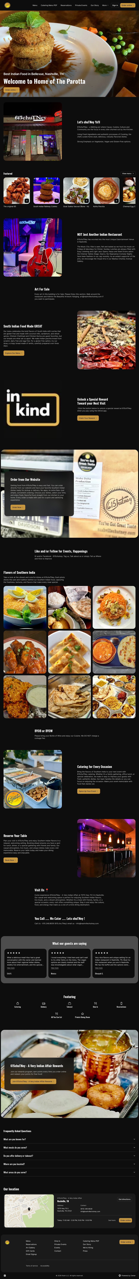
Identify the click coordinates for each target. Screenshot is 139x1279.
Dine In (57, 1241)
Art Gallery (30, 1248)
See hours (111, 1220)
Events (57, 1248)
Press (85, 1251)
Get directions (125, 1199)
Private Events (81, 5)
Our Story (95, 5)
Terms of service (32, 1266)
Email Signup (31, 1254)
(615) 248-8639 (86, 1209)
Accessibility (44, 1266)
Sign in (115, 5)
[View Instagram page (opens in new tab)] (5, 1275)
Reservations (66, 5)
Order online (125, 1220)
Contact (57, 1251)
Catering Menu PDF (49, 5)
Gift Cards (30, 1251)
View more (11, 968)
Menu (35, 5)
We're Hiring (88, 1248)
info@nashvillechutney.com (90, 1211)
